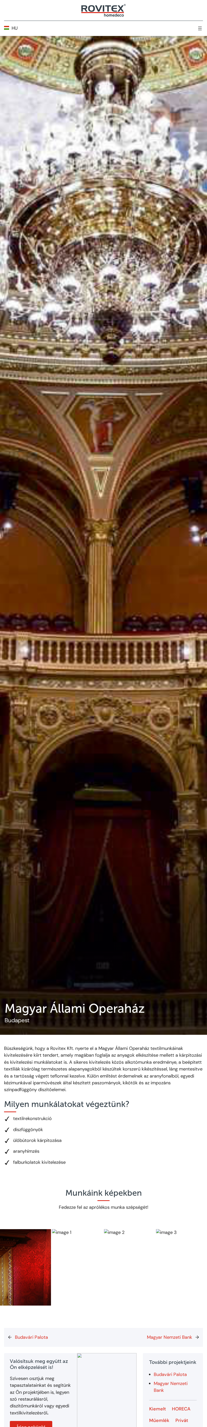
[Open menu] (200, 28)
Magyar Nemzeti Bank (169, 1337)
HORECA (181, 1409)
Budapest (17, 1020)
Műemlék (159, 1420)
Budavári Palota (31, 1337)
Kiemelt (157, 1409)
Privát (181, 1420)
